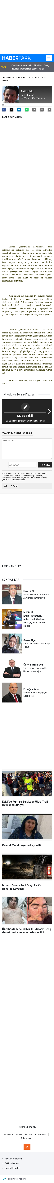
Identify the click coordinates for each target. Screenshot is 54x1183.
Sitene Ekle (26, 1138)
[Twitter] (11, 109)
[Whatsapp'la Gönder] (27, 109)
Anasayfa (9, 77)
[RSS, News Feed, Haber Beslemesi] (27, 1147)
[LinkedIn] (19, 109)
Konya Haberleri (12, 1168)
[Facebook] (4, 109)
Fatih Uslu (34, 77)
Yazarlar (22, 77)
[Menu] (48, 58)
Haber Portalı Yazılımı (16, 1179)
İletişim (28, 1135)
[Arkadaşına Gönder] (34, 109)
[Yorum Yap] (49, 109)
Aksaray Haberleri (13, 1158)
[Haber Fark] (16, 58)
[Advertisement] (27, 27)
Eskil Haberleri (12, 1163)
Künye (19, 1135)
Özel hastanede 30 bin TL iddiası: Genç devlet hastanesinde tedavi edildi (30, 67)
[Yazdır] (42, 109)
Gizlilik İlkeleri (41, 1135)
